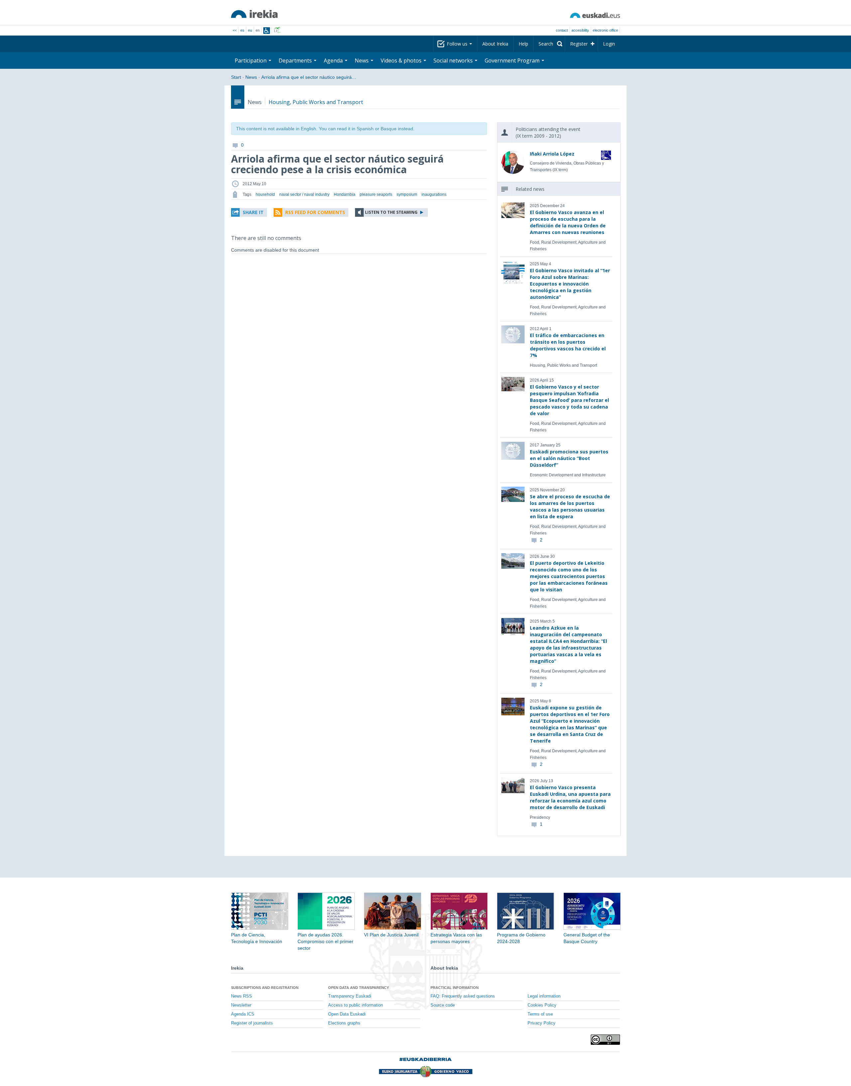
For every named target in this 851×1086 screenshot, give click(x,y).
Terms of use (540, 1014)
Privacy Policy (541, 1023)
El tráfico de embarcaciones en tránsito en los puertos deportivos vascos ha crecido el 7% (568, 345)
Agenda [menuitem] (334, 60)
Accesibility (580, 30)
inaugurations (434, 194)
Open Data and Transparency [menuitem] (358, 988)
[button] (249, 212)
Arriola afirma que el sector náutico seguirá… (308, 77)
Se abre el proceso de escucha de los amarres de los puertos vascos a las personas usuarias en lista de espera (570, 506)
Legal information (544, 996)
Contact (562, 30)
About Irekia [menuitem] (495, 44)
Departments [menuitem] (296, 60)
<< (235, 30)
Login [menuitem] (609, 44)
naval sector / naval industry (304, 194)
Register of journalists (252, 1023)
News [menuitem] (362, 60)
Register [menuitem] (579, 44)
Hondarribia (344, 194)
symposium (407, 194)
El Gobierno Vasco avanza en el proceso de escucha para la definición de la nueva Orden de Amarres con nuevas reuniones (568, 222)
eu (250, 30)
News (251, 77)
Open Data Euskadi (347, 1014)
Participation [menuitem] (251, 60)
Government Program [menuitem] (513, 60)
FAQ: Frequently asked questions (462, 996)
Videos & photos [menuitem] (402, 60)
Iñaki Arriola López (552, 154)
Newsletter (241, 1005)
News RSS (241, 996)
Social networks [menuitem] (453, 60)
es (242, 30)
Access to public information (355, 1005)
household (265, 194)
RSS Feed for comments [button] (315, 212)
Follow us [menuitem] (458, 44)
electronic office (605, 30)
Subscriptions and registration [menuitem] (265, 988)
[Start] (254, 14)
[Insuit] (266, 30)
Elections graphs (344, 1023)
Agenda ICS (242, 1014)
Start (236, 77)
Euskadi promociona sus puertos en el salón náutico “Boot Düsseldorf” (569, 458)
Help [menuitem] (523, 44)
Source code (442, 1005)
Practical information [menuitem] (454, 988)
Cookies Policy (542, 1005)
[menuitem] (549, 44)
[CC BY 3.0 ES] (605, 1039)
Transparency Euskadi (349, 996)
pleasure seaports (376, 194)
